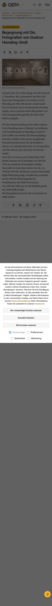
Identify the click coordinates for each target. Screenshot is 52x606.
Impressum (39, 304)
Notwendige (19, 332)
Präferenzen (37, 332)
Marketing (36, 338)
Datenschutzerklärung (20, 301)
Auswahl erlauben (26, 318)
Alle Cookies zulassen (26, 325)
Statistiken (19, 338)
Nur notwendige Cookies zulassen (26, 310)
